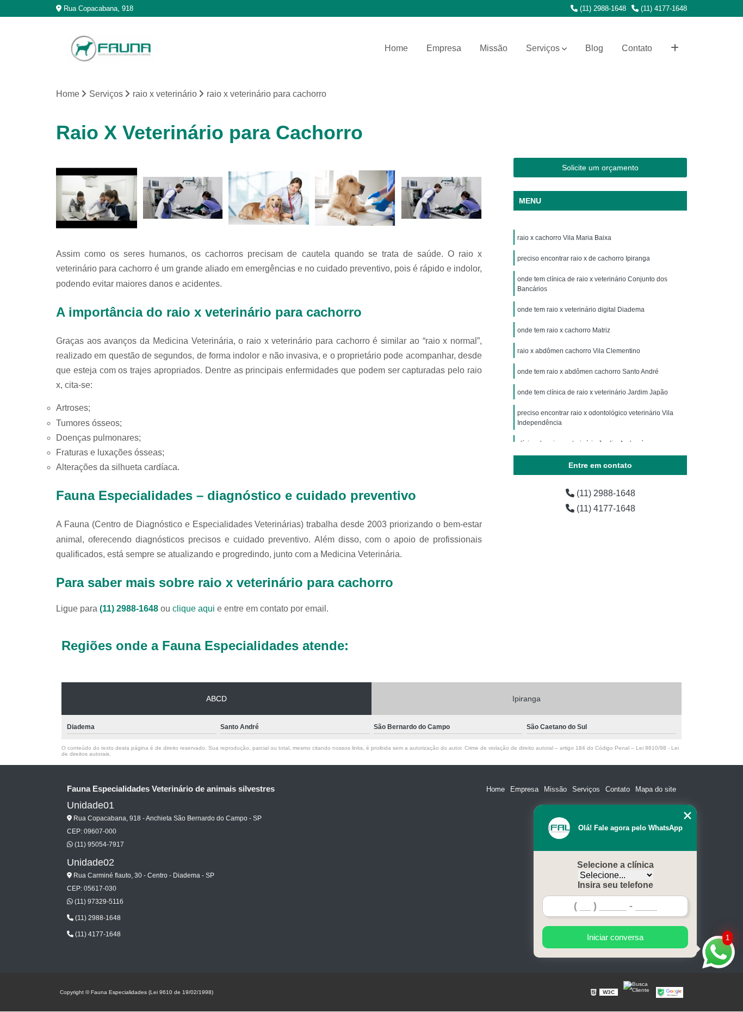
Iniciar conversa (615, 937)
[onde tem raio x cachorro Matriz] (441, 198)
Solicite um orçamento (600, 167)
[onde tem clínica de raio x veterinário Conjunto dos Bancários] (268, 198)
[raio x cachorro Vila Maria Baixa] (96, 198)
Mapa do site (655, 789)
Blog (594, 48)
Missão (493, 48)
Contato (637, 48)
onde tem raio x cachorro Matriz (563, 330)
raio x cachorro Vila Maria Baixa (564, 238)
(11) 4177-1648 (663, 8)
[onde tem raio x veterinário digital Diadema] (355, 198)
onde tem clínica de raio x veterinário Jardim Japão (592, 392)
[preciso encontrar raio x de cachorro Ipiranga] (183, 198)
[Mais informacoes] (674, 48)
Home (396, 48)
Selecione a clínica (615, 864)
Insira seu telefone (615, 885)
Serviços (543, 48)
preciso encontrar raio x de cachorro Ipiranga (583, 258)
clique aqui (193, 608)
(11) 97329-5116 (98, 901)
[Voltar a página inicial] (110, 48)
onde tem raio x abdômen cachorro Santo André (588, 371)
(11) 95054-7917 (98, 844)
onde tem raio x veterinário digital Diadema (581, 309)
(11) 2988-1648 (602, 8)
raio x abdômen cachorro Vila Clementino (578, 351)
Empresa (443, 48)
